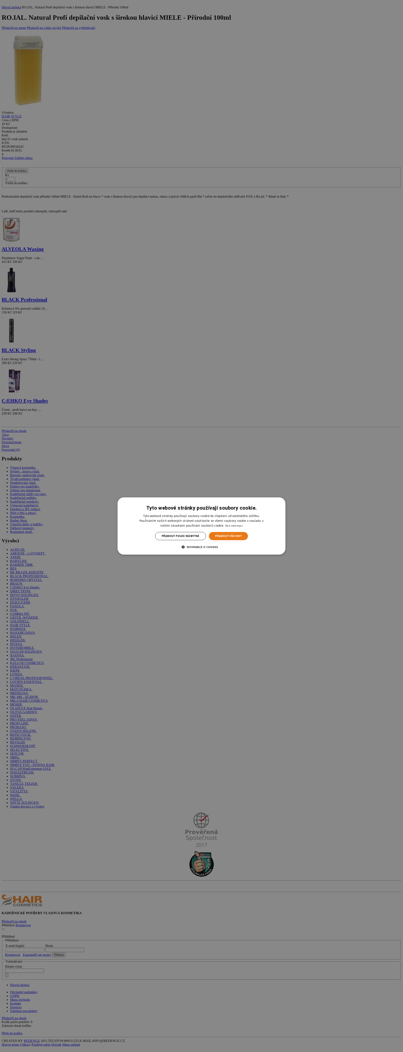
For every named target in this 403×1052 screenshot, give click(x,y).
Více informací (234, 525)
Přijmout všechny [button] (228, 536)
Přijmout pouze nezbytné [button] (180, 536)
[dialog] (201, 526)
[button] (201, 546)
